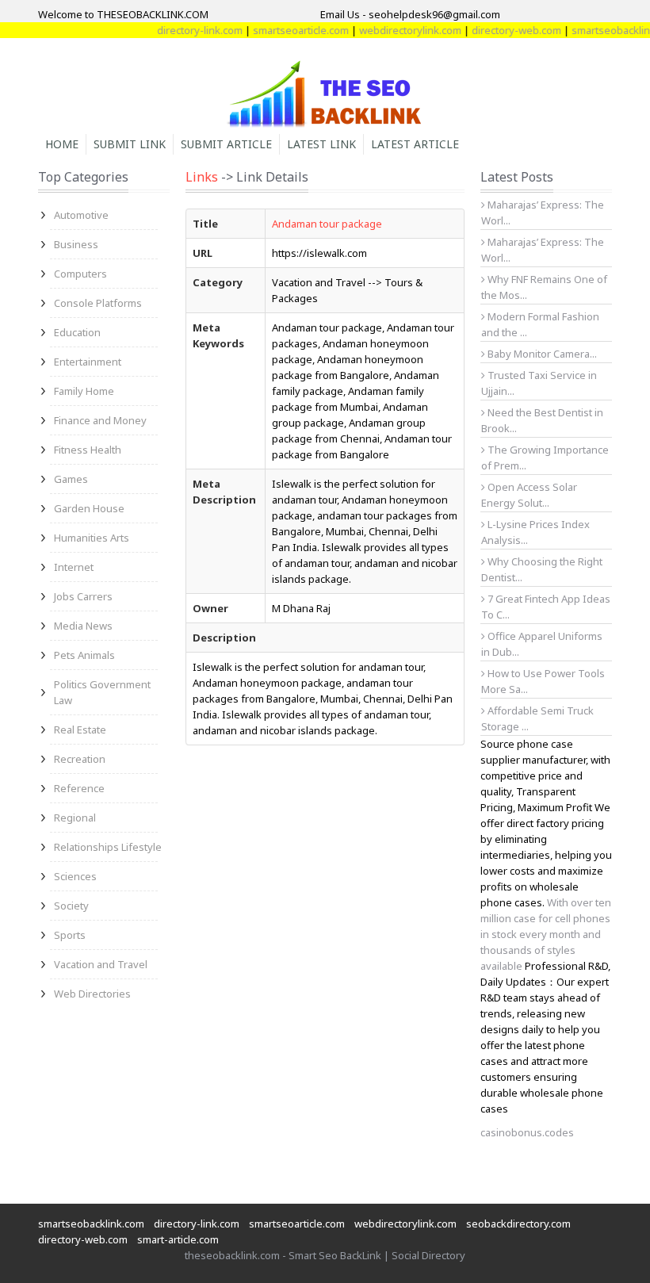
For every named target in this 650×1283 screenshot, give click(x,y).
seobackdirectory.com (518, 1223)
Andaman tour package (327, 223)
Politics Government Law (102, 692)
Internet (74, 567)
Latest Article (415, 143)
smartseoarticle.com (290, 30)
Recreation (79, 759)
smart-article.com (178, 1239)
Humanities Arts (91, 537)
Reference (79, 788)
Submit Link (130, 143)
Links (201, 177)
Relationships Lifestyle (108, 847)
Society (71, 905)
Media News (83, 626)
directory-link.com (188, 30)
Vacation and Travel (100, 964)
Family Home (84, 391)
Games (71, 479)
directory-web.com (505, 30)
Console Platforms (98, 303)
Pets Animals (84, 655)
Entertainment (87, 361)
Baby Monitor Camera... (541, 354)
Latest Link (321, 143)
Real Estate (80, 729)
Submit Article (226, 143)
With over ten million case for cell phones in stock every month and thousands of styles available (545, 934)
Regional (75, 817)
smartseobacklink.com (91, 1223)
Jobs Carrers (83, 596)
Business (76, 244)
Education (77, 332)
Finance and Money (100, 420)
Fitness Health (87, 449)
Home (61, 143)
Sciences (75, 876)
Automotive (81, 215)
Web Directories (92, 993)
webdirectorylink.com (399, 30)
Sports (70, 935)
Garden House (89, 508)
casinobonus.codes (527, 1132)
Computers (80, 273)
